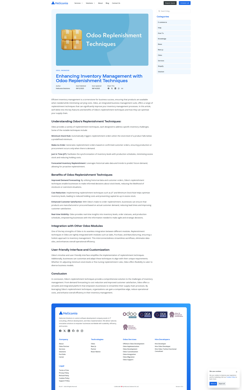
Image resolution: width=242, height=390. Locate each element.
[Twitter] (64, 331)
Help (159, 28)
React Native (95, 352)
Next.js (160, 50)
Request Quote (170, 3)
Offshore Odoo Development (133, 344)
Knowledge (162, 39)
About (61, 344)
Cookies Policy (64, 378)
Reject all (222, 384)
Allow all (213, 384)
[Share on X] (112, 88)
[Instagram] (82, 331)
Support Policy (64, 381)
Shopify (161, 66)
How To (161, 33)
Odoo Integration (129, 354)
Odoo (160, 55)
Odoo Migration (129, 357)
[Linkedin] (69, 331)
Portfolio (62, 354)
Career (61, 357)
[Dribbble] (77, 331)
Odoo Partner (64, 346)
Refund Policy (64, 375)
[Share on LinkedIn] (115, 88)
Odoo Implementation (131, 346)
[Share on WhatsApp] (119, 88)
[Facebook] (60, 331)
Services (161, 61)
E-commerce (162, 22)
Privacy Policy (64, 373)
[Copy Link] (122, 88)
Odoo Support (128, 360)
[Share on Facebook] (108, 88)
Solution (161, 72)
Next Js (93, 346)
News (160, 44)
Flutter (93, 349)
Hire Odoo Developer (162, 346)
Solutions (62, 352)
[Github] (73, 331)
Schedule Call (184, 3)
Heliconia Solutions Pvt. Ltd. (131, 386)
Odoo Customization (130, 352)
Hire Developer (160, 344)
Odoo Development (130, 349)
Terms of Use (64, 370)
